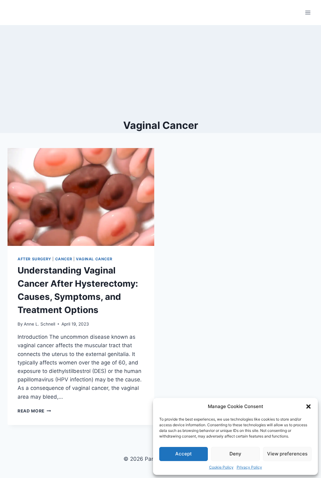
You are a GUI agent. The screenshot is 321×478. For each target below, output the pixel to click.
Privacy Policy (249, 467)
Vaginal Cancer (94, 259)
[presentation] (81, 197)
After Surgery (34, 259)
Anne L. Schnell (39, 324)
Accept (183, 454)
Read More (34, 410)
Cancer (63, 259)
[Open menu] (307, 12)
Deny (235, 454)
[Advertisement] (160, 72)
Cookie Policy (221, 467)
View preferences (287, 454)
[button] (308, 406)
